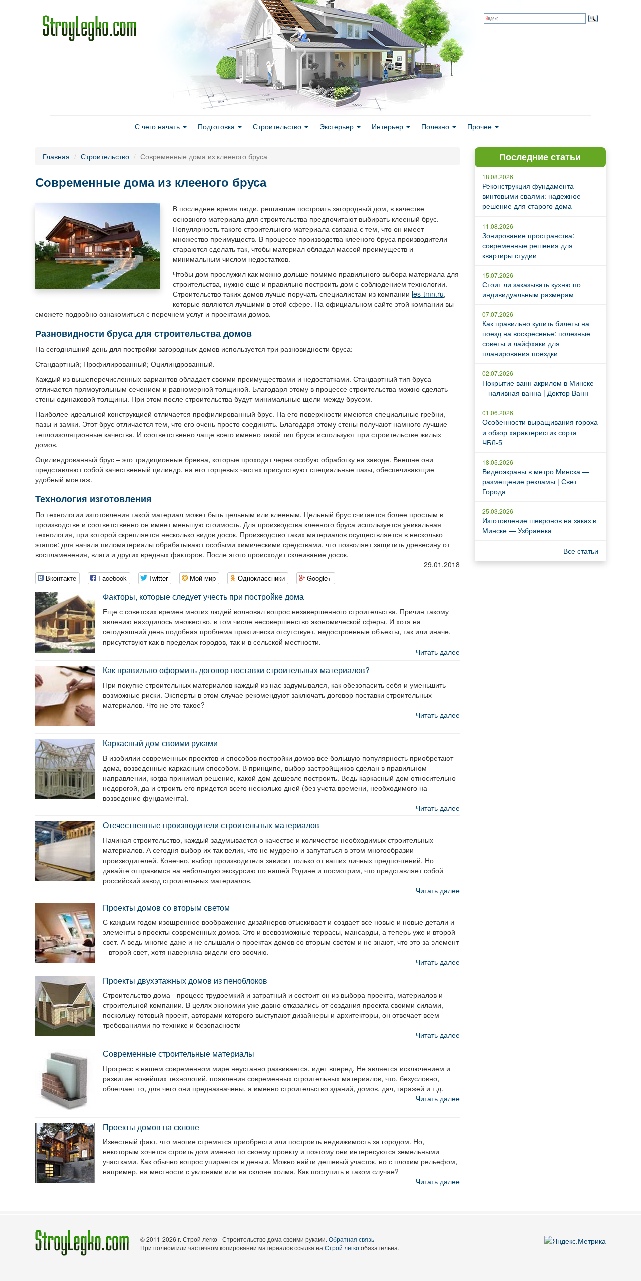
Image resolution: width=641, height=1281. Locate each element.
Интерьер (388, 126)
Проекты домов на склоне (151, 1127)
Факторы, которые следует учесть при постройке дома (203, 596)
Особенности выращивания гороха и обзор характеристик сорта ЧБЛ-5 (540, 432)
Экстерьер (337, 126)
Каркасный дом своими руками (160, 743)
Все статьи (580, 551)
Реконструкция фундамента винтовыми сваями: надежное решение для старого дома (531, 196)
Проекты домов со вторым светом (166, 907)
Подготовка (217, 126)
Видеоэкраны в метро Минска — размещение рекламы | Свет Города (535, 481)
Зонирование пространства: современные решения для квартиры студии (528, 245)
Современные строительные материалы (178, 1053)
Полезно (436, 126)
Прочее (480, 126)
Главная (56, 156)
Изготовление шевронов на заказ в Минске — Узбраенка (539, 525)
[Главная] (93, 28)
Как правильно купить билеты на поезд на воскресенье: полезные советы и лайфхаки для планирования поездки (536, 338)
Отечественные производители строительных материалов (211, 825)
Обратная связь (351, 1239)
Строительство (278, 126)
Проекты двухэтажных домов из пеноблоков (185, 980)
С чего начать (158, 126)
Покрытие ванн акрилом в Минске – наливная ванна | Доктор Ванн (538, 388)
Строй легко (342, 1247)
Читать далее (438, 652)
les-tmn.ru (428, 294)
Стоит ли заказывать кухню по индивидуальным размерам (531, 289)
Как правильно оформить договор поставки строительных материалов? (236, 670)
